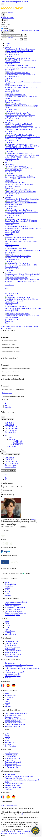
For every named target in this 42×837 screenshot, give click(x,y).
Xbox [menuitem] (14, 237)
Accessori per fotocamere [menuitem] (21, 276)
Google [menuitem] (18, 49)
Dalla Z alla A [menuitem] (9, 423)
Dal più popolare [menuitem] (10, 432)
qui (19, 351)
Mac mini (12, 439)
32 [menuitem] (6, 479)
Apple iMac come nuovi (12, 609)
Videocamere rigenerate (12, 615)
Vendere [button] (10, 12)
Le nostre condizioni (11, 641)
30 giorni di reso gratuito (13, 654)
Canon (7, 623)
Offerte (13, 326)
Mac (17, 326)
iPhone (7, 582)
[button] (12, 11)
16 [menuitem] (6, 476)
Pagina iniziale (5, 326)
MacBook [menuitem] (8, 122)
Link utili (26, 2)
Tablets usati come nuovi (13, 604)
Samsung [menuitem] (12, 49)
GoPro (7, 627)
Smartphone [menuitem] (9, 47)
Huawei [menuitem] (23, 49)
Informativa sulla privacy (13, 676)
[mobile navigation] (2, 4)
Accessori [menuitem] (8, 272)
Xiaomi (7, 591)
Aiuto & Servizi (10, 649)
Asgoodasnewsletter (11, 656)
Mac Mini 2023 (34, 326)
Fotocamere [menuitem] (8, 166)
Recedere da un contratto (9, 805)
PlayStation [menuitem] (8, 237)
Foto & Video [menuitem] (9, 164)
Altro (6, 323)
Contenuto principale (16, 2)
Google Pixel (9, 586)
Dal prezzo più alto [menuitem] (11, 426)
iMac (10, 437)
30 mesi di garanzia (11, 652)
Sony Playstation (10, 634)
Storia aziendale (10, 663)
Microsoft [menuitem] (19, 82)
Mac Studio (12, 446)
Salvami (5, 28)
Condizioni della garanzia (13, 650)
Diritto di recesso (10, 645)
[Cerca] (21, 35)
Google (7, 625)
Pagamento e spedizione (12, 647)
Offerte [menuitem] (7, 43)
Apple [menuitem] (7, 49)
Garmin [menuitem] (23, 199)
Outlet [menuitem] (7, 45)
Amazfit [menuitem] (32, 199)
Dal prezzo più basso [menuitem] (11, 428)
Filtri (3, 417)
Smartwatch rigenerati (12, 605)
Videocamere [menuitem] (23, 166)
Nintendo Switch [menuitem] (22, 237)
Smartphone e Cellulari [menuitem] (16, 274)
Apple (7, 622)
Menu (3, 2)
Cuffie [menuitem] (7, 274)
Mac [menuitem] (6, 162)
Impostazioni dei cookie (12, 674)
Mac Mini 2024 (24, 326)
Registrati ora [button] (5, 30)
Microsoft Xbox (10, 631)
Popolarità (7, 419)
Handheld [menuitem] (31, 237)
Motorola (8, 595)
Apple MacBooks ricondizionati (15, 607)
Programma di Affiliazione (13, 667)
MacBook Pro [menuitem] (28, 124)
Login (11, 30)
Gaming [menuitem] (32, 276)
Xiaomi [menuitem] (28, 49)
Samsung (8, 633)
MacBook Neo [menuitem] (9, 124)
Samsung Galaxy (10, 584)
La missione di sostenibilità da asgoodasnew (19, 665)
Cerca (7, 2)
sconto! (33, 519)
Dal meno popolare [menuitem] (11, 430)
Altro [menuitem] (33, 49)
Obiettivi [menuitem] (15, 166)
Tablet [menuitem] (7, 80)
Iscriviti (23, 526)
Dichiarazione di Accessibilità (14, 672)
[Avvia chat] (3, 15)
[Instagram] (3, 543)
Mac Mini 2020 (6, 328)
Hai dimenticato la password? (31, 30)
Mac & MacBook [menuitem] (34, 274)
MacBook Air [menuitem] (19, 124)
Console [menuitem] (7, 235)
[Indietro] (6, 403)
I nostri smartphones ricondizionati (16, 602)
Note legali (8, 677)
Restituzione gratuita (7, 393)
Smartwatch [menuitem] (9, 197)
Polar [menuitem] (27, 199)
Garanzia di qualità (11, 643)
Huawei (7, 588)
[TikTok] (12, 543)
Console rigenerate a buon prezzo (15, 613)
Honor (7, 589)
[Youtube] (7, 543)
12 (9, 470)
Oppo (7, 593)
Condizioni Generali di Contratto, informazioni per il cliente (20, 831)
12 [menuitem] (6, 474)
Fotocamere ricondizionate (13, 611)
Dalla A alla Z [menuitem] (9, 425)
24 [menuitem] (6, 478)
